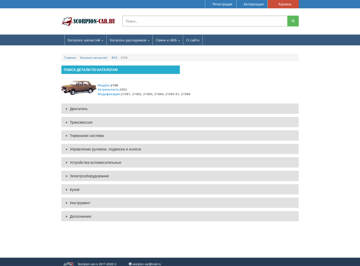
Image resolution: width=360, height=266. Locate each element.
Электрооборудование (87, 175)
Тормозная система (84, 135)
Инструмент (77, 202)
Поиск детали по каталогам (91, 69)
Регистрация (222, 4)
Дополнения (78, 216)
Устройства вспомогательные (93, 162)
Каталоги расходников (128, 39)
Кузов (72, 189)
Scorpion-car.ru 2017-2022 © (97, 264)
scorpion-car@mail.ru (146, 264)
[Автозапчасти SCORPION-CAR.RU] (88, 21)
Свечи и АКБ (167, 39)
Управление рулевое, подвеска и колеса (103, 149)
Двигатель (76, 108)
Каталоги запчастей (84, 39)
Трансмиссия (78, 122)
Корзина (284, 4)
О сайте (192, 39)
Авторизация (253, 4)
